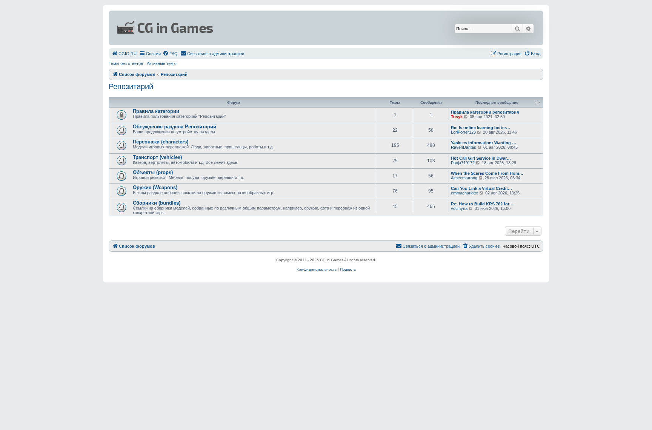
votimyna (459, 208)
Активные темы (162, 63)
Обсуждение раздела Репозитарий (174, 126)
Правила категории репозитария (485, 112)
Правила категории (156, 111)
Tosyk (457, 116)
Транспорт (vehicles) (157, 157)
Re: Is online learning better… (480, 127)
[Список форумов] (253, 28)
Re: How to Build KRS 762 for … (483, 204)
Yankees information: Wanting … (483, 142)
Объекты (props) (153, 172)
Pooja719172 (463, 162)
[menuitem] (124, 53)
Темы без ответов (126, 63)
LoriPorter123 (463, 132)
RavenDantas (463, 147)
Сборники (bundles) (156, 203)
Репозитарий (131, 86)
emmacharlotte (464, 193)
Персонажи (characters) (160, 142)
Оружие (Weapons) (155, 187)
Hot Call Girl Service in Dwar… (481, 158)
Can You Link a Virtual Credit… (481, 188)
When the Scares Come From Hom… (487, 173)
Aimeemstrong (464, 178)
